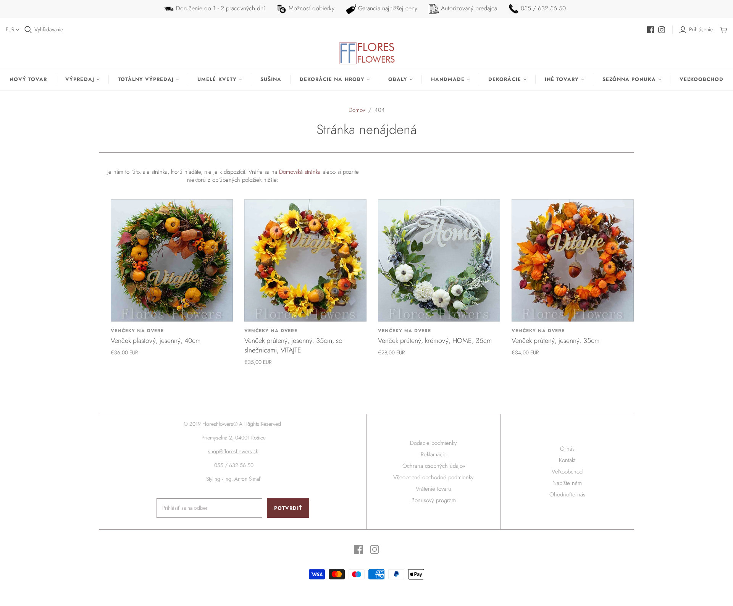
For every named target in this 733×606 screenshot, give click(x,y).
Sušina (270, 79)
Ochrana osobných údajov (433, 466)
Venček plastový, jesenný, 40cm (155, 341)
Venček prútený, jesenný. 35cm (555, 341)
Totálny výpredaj (146, 79)
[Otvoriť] (28, 30)
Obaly (397, 79)
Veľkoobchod (701, 79)
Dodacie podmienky (433, 443)
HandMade (448, 79)
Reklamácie (434, 454)
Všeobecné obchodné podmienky (433, 477)
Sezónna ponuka (629, 79)
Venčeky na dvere (137, 330)
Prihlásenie (701, 29)
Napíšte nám (567, 483)
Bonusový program (434, 500)
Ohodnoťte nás (567, 494)
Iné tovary (562, 79)
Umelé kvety (216, 79)
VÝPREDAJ (79, 79)
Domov (357, 110)
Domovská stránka (300, 172)
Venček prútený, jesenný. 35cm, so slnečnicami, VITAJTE (293, 345)
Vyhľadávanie (48, 29)
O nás (567, 448)
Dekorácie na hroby (332, 79)
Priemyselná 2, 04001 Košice (234, 437)
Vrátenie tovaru (433, 489)
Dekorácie (504, 79)
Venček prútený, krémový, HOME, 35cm (435, 341)
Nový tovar (28, 79)
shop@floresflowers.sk (233, 451)
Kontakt (567, 460)
